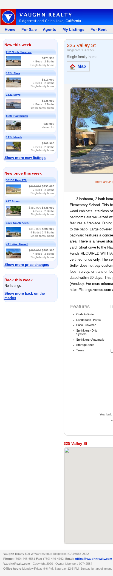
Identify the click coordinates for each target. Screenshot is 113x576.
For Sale (29, 29)
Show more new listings (25, 158)
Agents (49, 29)
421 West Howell (17, 244)
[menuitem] (8, 29)
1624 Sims (13, 73)
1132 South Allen (17, 222)
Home (10, 29)
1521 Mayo (13, 94)
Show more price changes (26, 265)
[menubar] (54, 29)
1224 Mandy (14, 137)
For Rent (99, 29)
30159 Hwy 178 (16, 180)
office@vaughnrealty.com (93, 558)
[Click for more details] (13, 65)
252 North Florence (19, 52)
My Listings (73, 29)
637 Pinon (12, 201)
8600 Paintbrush (17, 115)
